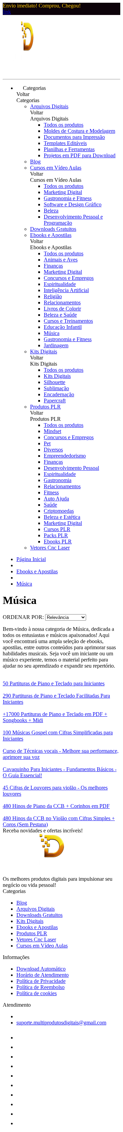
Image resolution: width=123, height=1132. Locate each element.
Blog (35, 161)
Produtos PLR (45, 407)
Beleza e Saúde (60, 315)
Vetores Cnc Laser (50, 548)
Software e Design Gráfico (72, 204)
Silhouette (54, 382)
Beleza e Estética (62, 517)
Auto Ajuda (56, 498)
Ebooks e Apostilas (50, 235)
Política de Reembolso (40, 987)
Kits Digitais (43, 351)
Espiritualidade (60, 284)
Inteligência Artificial (66, 290)
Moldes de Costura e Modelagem (79, 131)
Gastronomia (57, 480)
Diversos (53, 449)
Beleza (51, 210)
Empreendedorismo (65, 456)
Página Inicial (31, 559)
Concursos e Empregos (69, 278)
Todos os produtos (63, 125)
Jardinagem (56, 345)
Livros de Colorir (62, 309)
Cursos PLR (57, 529)
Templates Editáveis (65, 143)
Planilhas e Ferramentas (69, 149)
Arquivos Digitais (49, 106)
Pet (47, 443)
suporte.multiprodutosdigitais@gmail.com (61, 1022)
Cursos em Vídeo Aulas (55, 168)
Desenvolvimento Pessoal (71, 468)
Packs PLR (56, 535)
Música (51, 333)
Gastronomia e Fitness (68, 198)
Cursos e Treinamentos (68, 321)
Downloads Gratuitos (53, 229)
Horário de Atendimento (42, 975)
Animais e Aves (61, 259)
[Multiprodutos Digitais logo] (28, 70)
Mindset (52, 431)
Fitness (51, 492)
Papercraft (55, 400)
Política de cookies (36, 993)
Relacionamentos (62, 302)
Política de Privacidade (41, 981)
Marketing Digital (63, 192)
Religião (53, 296)
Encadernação (59, 394)
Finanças (53, 266)
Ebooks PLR (58, 541)
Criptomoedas (59, 511)
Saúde (50, 505)
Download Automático (41, 969)
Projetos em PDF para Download (79, 155)
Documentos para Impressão (74, 137)
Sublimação (56, 388)
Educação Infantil (63, 327)
